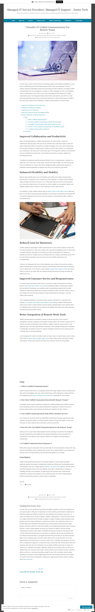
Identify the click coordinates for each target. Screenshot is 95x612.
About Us (21, 20)
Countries (68, 20)
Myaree (44, 35)
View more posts (28, 559)
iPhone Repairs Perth (42, 37)
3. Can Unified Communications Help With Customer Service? (44, 124)
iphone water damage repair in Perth (39, 338)
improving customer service (36, 286)
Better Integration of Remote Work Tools (33, 115)
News (48, 35)
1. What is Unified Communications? (37, 119)
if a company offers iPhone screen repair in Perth (39, 302)
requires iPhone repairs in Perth (59, 269)
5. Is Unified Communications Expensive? (38, 129)
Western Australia (61, 35)
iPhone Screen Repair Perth (53, 37)
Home (13, 20)
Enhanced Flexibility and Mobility (31, 108)
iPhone (40, 35)
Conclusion (27, 131)
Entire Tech (43, 33)
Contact (30, 20)
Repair (51, 35)
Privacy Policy (41, 20)
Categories (79, 20)
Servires (55, 35)
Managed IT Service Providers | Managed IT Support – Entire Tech (47, 10)
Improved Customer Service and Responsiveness (35, 112)
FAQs (26, 117)
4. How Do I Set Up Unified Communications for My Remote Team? (45, 127)
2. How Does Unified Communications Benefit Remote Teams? (44, 122)
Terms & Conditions (55, 20)
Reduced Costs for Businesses (30, 110)
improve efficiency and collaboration (42, 395)
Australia (31, 35)
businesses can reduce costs (52, 466)
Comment (70, 598)
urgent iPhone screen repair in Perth (58, 191)
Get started (59, 1)
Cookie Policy (35, 608)
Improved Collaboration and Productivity (33, 105)
